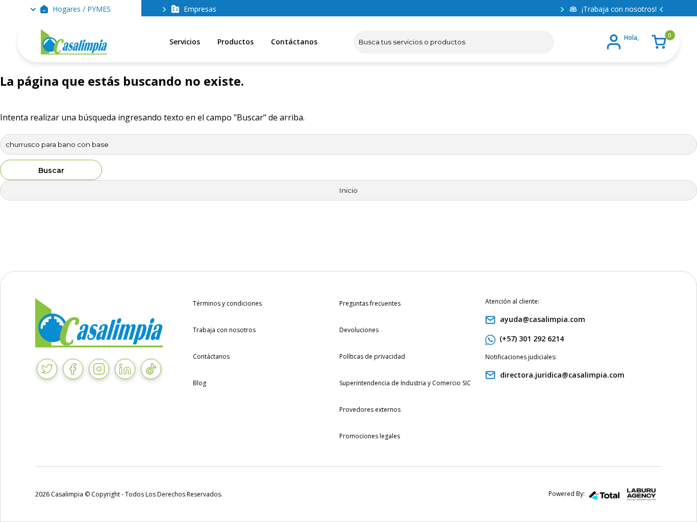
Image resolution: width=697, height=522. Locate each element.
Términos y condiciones (227, 303)
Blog (199, 383)
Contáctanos (294, 41)
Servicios (184, 41)
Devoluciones (359, 330)
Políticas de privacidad (372, 356)
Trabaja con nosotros (224, 330)
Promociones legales (369, 436)
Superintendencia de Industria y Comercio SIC (405, 383)
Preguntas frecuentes (370, 303)
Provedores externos (370, 409)
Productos (235, 41)
